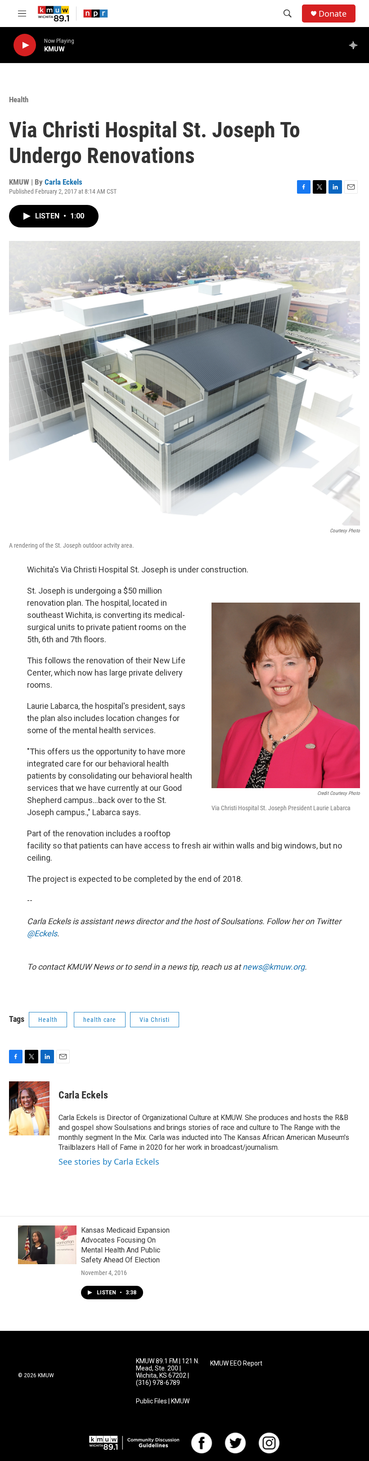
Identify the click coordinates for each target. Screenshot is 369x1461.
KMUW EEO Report (236, 1363)
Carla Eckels (63, 181)
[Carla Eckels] (29, 1108)
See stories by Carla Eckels (108, 1161)
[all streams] (355, 45)
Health (18, 99)
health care (99, 1019)
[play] (25, 45)
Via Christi (155, 1019)
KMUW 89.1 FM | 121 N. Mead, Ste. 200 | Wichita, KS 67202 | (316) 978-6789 (167, 1372)
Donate (332, 13)
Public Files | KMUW (162, 1401)
